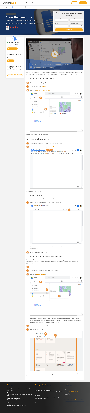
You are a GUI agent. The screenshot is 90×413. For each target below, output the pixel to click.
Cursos (22, 3)
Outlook (48, 397)
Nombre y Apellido (59, 17)
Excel (39, 397)
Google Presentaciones (50, 391)
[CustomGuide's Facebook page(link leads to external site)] (69, 394)
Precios (28, 3)
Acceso (75, 3)
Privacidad (81, 411)
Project (58, 397)
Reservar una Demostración (75, 400)
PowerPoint (53, 397)
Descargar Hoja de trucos (15, 74)
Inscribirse (83, 3)
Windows (40, 398)
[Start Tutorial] (54, 54)
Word (44, 398)
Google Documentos (19, 7)
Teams (36, 398)
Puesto (57, 23)
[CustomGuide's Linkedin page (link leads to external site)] (66, 394)
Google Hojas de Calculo (40, 391)
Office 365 (43, 397)
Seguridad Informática (39, 404)
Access (36, 397)
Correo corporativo (74, 17)
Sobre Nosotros (11, 385)
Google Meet (59, 391)
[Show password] (81, 25)
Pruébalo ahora (12, 49)
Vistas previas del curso (43, 385)
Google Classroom (38, 390)
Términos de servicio (73, 411)
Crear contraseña (73, 23)
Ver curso (10, 61)
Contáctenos (35, 3)
